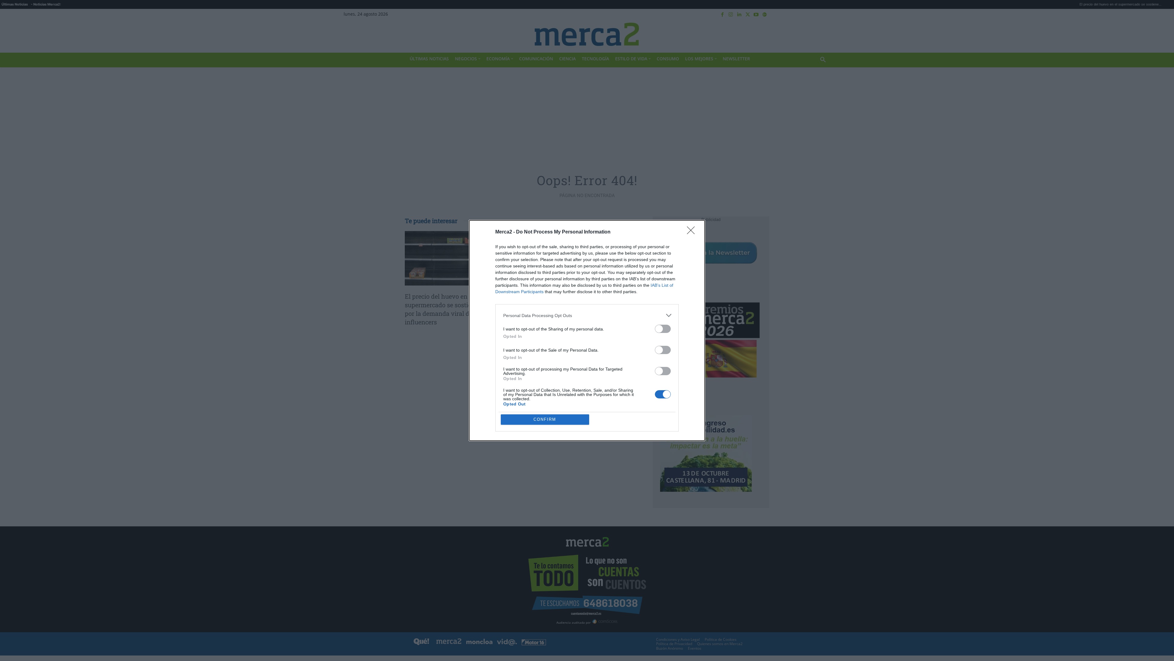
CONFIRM (544, 419)
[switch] (663, 329)
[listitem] (587, 315)
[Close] (693, 232)
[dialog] (587, 330)
